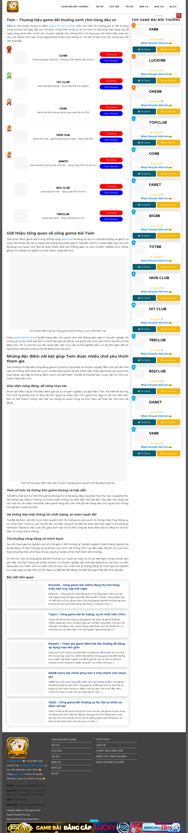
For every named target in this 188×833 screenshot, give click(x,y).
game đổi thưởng (24, 337)
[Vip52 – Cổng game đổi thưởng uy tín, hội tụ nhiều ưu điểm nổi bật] (27, 711)
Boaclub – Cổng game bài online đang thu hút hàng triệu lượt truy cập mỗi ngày (84, 586)
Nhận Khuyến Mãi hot (155, 43)
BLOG (173, 6)
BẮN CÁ (144, 6)
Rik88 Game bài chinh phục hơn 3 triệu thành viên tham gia (87, 674)
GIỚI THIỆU (103, 739)
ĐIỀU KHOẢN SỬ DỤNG (110, 762)
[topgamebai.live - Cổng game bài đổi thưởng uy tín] (17, 6)
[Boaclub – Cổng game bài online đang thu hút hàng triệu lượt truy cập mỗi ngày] (27, 594)
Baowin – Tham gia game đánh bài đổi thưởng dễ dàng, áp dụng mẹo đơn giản (86, 645)
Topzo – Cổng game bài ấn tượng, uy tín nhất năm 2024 (87, 614)
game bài (66, 239)
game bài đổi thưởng (62, 26)
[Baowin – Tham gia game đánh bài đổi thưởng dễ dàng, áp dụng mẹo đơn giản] (27, 653)
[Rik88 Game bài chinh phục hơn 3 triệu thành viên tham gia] (27, 682)
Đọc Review (169, 49)
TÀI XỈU (129, 6)
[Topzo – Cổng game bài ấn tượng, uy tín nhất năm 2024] (27, 623)
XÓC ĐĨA (114, 6)
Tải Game (145, 49)
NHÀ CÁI (159, 6)
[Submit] (178, 15)
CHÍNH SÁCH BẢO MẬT (110, 750)
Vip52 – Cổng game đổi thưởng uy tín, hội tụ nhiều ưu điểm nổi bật (85, 704)
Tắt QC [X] (94, 821)
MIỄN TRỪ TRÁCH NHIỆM (111, 756)
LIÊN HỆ (101, 745)
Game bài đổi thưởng (74, 6)
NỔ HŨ (99, 6)
